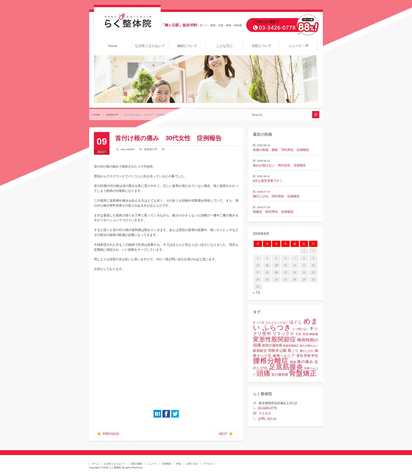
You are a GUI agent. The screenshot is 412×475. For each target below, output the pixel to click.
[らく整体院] (127, 26)
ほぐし (295, 322)
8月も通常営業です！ (268, 181)
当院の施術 (136, 463)
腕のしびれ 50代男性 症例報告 (276, 196)
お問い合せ (192, 463)
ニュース (152, 463)
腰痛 (293, 362)
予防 (298, 334)
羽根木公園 (277, 350)
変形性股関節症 (274, 339)
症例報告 (166, 463)
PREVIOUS (111, 434)
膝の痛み (305, 361)
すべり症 (258, 322)
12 (276, 265)
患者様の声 (112, 114)
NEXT (223, 434)
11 (267, 265)
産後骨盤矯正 (291, 345)
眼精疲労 (260, 350)
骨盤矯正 (303, 373)
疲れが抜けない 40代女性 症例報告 (279, 165)
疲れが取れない (309, 345)
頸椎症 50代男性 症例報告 (273, 212)
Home (112, 46)
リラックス (283, 334)
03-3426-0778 (267, 408)
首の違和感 (279, 374)
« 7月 (256, 292)
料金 (178, 463)
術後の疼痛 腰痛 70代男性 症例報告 (281, 150)
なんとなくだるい (277, 322)
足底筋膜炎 (286, 367)
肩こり (293, 350)
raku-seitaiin (127, 149)
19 (276, 272)
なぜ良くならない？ (150, 46)
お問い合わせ (267, 418)
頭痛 (263, 373)
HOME (96, 114)
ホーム (95, 463)
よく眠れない (300, 328)
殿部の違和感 (272, 345)
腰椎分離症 (271, 360)
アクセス (265, 413)
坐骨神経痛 (310, 334)
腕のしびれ (307, 350)
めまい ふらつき (285, 324)
